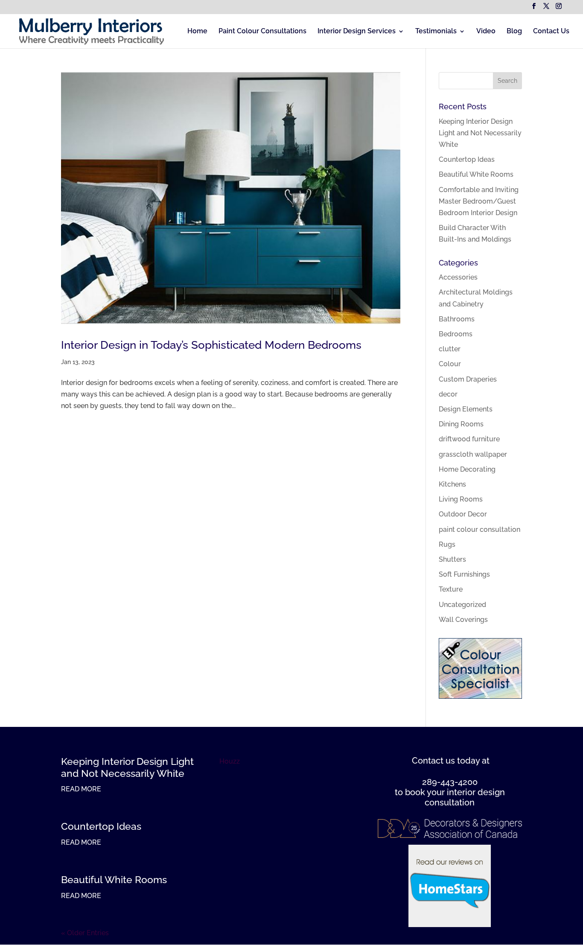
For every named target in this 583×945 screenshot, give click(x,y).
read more (81, 789)
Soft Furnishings (464, 574)
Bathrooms (457, 319)
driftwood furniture (469, 439)
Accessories (458, 277)
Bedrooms (455, 334)
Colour (450, 364)
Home (197, 31)
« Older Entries (85, 933)
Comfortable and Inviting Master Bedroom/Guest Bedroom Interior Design (479, 201)
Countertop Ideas (467, 159)
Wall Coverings (463, 619)
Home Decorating (467, 469)
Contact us (433, 760)
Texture (451, 589)
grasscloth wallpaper (473, 454)
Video (486, 31)
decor (448, 394)
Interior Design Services (357, 31)
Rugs (447, 544)
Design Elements (466, 409)
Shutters (452, 559)
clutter (450, 349)
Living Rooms (461, 499)
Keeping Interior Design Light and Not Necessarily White (480, 133)
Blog (514, 31)
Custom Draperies (468, 379)
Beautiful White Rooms (476, 174)
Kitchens (452, 484)
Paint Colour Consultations (262, 31)
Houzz (229, 761)
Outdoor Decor (463, 514)
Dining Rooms (461, 424)
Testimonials (436, 31)
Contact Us (551, 31)
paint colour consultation (479, 529)
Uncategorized (462, 605)
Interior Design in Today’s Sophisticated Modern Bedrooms (211, 344)
